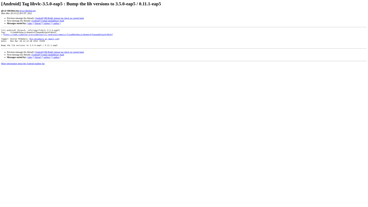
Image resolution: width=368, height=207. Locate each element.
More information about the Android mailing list (23, 63)
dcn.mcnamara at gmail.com (44, 39)
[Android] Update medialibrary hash (47, 21)
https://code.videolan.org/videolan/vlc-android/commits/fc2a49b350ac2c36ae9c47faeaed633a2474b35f (58, 34)
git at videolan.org (27, 10)
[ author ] (56, 23)
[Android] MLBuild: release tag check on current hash (59, 18)
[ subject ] (47, 23)
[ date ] (30, 23)
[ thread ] (38, 23)
